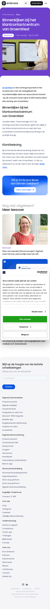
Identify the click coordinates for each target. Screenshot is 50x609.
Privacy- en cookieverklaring (25, 597)
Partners (6, 555)
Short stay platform (10, 479)
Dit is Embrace (8, 551)
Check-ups (7, 532)
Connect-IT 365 (9, 496)
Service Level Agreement (25, 591)
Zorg (4, 505)
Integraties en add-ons (12, 412)
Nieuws (5, 565)
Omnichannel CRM (10, 442)
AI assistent (7, 430)
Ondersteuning (8, 15)
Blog (18, 15)
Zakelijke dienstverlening (12, 516)
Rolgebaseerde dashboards (14, 423)
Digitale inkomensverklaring (14, 487)
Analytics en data (10, 426)
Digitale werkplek (9, 405)
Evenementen (8, 558)
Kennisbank (7, 456)
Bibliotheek (7, 539)
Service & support (10, 525)
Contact (6, 573)
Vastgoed (6, 509)
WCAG (37, 589)
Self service (7, 453)
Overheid (6, 512)
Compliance (27, 589)
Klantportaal (7, 446)
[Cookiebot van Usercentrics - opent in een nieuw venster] (37, 272)
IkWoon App (7, 463)
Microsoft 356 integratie (12, 416)
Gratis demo (36, 3)
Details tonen (37, 312)
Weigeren (25, 334)
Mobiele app (7, 419)
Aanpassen (23, 327)
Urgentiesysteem (9, 476)
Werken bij (6, 576)
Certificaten (7, 569)
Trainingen (6, 535)
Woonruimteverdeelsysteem (14, 472)
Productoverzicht (9, 402)
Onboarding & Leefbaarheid (14, 460)
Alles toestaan (25, 319)
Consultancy (7, 528)
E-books (5, 542)
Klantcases (7, 562)
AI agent (6, 449)
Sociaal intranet (9, 409)
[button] (27, 3)
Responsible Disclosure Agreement (25, 594)
